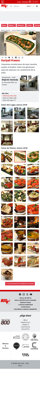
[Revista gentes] (25, 346)
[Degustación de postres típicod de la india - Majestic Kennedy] (33, 248)
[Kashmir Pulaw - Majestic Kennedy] (33, 196)
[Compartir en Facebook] (9, 57)
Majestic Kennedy (5, 30)
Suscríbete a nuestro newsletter (25, 309)
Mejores (11, 25)
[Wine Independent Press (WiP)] (16, 346)
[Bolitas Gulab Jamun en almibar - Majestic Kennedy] (6, 261)
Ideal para (20, 25)
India (13, 77)
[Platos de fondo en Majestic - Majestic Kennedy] (6, 183)
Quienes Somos (25, 302)
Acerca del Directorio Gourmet (25, 300)
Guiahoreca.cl (25, 322)
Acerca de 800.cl (25, 298)
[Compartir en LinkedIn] (16, 57)
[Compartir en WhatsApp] (19, 57)
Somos (19, 2)
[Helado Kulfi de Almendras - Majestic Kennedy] (33, 261)
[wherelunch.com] (25, 355)
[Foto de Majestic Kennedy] (20, 113)
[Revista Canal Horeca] (16, 337)
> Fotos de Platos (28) (9, 98)
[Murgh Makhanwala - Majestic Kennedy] (20, 209)
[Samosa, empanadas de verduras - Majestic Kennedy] (6, 170)
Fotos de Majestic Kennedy (19, 30)
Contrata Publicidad (25, 305)
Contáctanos (25, 307)
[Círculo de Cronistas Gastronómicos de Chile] (25, 337)
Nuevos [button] (4, 25)
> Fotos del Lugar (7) (9, 100)
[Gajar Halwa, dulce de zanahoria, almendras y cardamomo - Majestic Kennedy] (20, 261)
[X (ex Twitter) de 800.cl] (27, 294)
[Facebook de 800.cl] (20, 294)
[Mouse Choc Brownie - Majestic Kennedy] (6, 274)
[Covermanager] (34, 346)
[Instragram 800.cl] (30, 1)
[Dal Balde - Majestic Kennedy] (20, 235)
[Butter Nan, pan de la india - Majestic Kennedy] (6, 209)
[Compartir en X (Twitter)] (12, 57)
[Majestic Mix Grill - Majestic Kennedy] (20, 170)
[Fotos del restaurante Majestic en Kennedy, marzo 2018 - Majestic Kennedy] (6, 113)
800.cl (25, 320)
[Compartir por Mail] (5, 57)
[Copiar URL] (22, 57)
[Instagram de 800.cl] (24, 294)
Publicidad (25, 2)
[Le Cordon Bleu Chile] (34, 337)
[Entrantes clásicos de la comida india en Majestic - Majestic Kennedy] (6, 156)
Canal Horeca (25, 327)
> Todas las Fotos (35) (9, 96)
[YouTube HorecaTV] (31, 294)
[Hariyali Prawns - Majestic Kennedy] (20, 156)
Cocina (29, 25)
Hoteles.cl (25, 325)
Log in (20, 365)
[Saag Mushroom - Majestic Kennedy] (6, 196)
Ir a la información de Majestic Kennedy (20, 283)
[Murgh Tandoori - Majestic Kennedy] (20, 183)
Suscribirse (35, 2)
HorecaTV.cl (25, 329)
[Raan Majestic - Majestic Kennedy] (6, 222)
